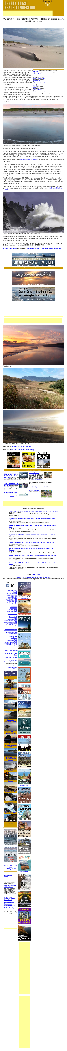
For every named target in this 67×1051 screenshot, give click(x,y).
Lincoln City (9, 757)
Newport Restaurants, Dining (11, 629)
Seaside (15, 618)
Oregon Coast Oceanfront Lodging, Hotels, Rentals (9, 899)
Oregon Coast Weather (10, 650)
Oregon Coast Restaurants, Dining (22, 449)
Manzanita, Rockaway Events (11, 642)
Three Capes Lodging (12, 601)
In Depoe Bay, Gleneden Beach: (40, 82)
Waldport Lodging (13, 607)
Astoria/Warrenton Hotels (12, 595)
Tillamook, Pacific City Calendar (10, 643)
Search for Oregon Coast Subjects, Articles (12, 667)
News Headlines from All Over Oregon (10, 886)
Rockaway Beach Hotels (12, 600)
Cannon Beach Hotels (12, 597)
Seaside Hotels (14, 596)
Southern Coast (10, 826)
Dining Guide (13, 617)
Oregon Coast (36, 574)
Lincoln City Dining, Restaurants (10, 626)
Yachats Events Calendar (12, 647)
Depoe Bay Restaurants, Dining (10, 627)
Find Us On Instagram (10, 908)
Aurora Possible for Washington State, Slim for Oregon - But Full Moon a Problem (33, 511)
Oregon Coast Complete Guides (10, 661)
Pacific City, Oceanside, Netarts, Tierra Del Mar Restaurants (10, 623)
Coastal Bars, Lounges (10, 657)
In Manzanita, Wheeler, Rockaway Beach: (42, 76)
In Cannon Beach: (37, 73)
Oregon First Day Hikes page (29, 159)
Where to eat (44, 248)
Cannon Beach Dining (12, 619)
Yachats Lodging (13, 608)
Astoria (15, 639)
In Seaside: (35, 71)
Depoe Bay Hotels (13, 604)
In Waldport (35, 87)
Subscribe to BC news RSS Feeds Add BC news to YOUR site (10, 867)
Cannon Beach (10, 709)
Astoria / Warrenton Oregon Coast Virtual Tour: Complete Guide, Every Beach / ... (33, 555)
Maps (51, 248)
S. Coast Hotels (12, 594)
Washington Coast (10, 676)
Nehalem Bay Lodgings (12, 598)
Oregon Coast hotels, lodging (21, 446)
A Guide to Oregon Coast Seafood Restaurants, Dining (9, 904)
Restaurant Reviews (13, 633)
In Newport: (36, 85)
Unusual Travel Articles (8, 876)
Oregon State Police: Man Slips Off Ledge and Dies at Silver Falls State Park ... (32, 542)
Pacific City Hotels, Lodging (11, 602)
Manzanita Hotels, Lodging (11, 599)
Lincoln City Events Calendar (11, 644)
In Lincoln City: (36, 80)
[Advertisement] (28, 13)
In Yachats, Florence (37, 89)
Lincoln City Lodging (13, 603)
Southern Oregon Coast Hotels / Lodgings (43, 91)
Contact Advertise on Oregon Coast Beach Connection (33, 577)
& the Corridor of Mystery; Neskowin (10, 758)
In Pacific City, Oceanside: (39, 78)
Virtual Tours (58, 248)
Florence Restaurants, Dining (11, 632)
